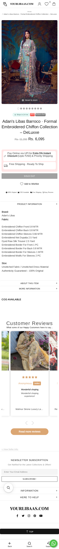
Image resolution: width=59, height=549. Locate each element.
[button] (27, 423)
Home (29, 11)
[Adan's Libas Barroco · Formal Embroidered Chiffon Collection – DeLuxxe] (18, 108)
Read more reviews (29, 431)
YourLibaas (22, 4)
